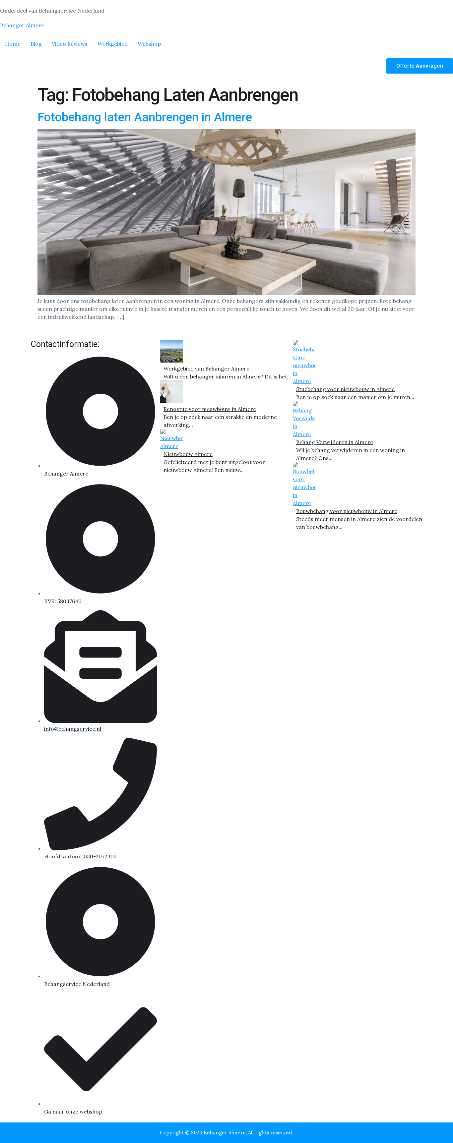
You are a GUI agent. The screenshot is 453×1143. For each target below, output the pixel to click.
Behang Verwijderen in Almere (334, 442)
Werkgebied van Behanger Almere (206, 368)
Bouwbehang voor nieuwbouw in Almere (346, 511)
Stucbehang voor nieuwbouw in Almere (345, 389)
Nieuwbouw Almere (188, 454)
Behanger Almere (22, 25)
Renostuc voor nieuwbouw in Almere (209, 409)
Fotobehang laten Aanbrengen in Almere (144, 117)
